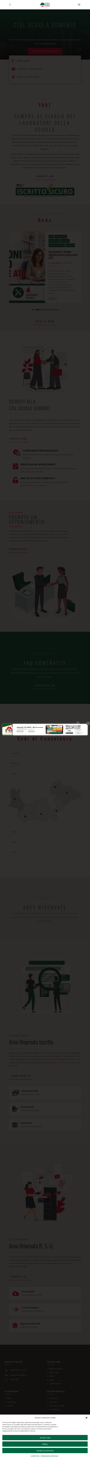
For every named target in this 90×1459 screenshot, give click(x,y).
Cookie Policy (35, 1456)
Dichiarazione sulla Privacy (49, 1456)
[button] (86, 1418)
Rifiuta (45, 1444)
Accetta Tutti (45, 1437)
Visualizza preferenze (45, 1450)
